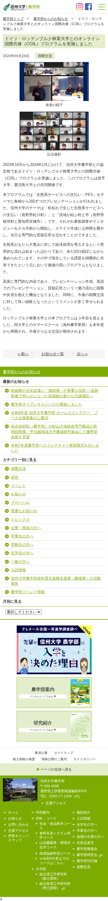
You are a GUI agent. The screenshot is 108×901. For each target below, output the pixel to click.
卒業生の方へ (22, 536)
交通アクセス (56, 803)
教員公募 (41, 752)
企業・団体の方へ (26, 528)
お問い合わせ (18, 824)
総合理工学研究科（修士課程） (53, 876)
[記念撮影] (54, 113)
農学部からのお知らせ (50, 18)
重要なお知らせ (24, 511)
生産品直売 (85, 842)
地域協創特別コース (55, 853)
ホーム (13, 812)
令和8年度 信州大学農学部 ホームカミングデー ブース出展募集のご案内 (54, 415)
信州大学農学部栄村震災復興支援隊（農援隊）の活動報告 (56, 581)
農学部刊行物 (87, 861)
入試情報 (18, 570)
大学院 (41, 869)
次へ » (82, 354)
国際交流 (45, 56)
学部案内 (43, 812)
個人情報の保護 (24, 759)
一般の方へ (20, 561)
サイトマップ (63, 752)
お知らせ (18, 494)
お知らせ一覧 (52, 354)
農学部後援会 (87, 849)
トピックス (20, 519)
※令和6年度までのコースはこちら (54, 861)
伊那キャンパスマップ (18, 838)
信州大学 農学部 (21, 7)
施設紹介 (83, 812)
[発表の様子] (54, 64)
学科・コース (46, 818)
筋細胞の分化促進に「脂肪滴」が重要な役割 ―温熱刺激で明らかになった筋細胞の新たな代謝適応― (54, 393)
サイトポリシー (84, 759)
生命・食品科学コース (55, 826)
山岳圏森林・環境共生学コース (55, 845)
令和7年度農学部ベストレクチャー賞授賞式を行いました (55, 448)
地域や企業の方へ (90, 836)
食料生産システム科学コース (55, 835)
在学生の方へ (22, 553)
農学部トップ (13, 18)
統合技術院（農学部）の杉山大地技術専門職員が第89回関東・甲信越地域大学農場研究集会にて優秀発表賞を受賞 (54, 431)
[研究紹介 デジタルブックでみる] (54, 738)
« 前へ (23, 354)
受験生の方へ (22, 544)
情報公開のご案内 (54, 759)
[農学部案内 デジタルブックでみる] (54, 705)
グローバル (20, 502)
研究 (14, 477)
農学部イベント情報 (28, 592)
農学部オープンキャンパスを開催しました (46, 404)
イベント (18, 486)
